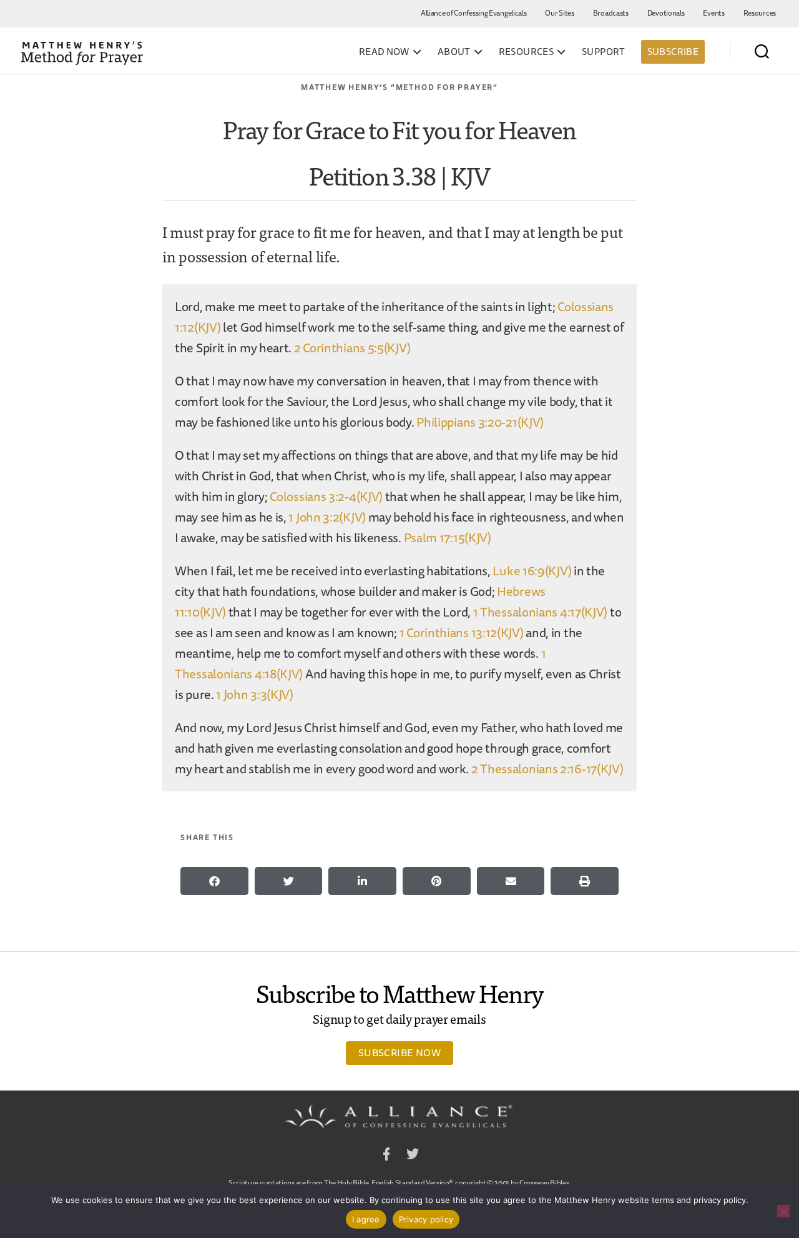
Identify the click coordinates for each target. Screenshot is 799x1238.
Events (713, 13)
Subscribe (673, 51)
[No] (783, 1211)
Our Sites (559, 13)
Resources (759, 13)
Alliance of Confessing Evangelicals (474, 13)
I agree (366, 1219)
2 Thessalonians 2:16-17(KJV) (547, 768)
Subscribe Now (399, 1052)
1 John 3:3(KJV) (254, 694)
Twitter (412, 1155)
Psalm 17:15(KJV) (447, 537)
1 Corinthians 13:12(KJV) (462, 632)
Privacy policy (426, 1219)
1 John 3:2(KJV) (327, 517)
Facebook (386, 1155)
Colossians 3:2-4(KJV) (326, 496)
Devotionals (666, 13)
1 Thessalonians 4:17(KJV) (540, 611)
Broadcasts (611, 13)
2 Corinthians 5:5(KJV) (352, 347)
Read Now (384, 51)
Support (603, 51)
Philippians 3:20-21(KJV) (480, 422)
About (454, 51)
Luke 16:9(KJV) (532, 570)
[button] (214, 881)
